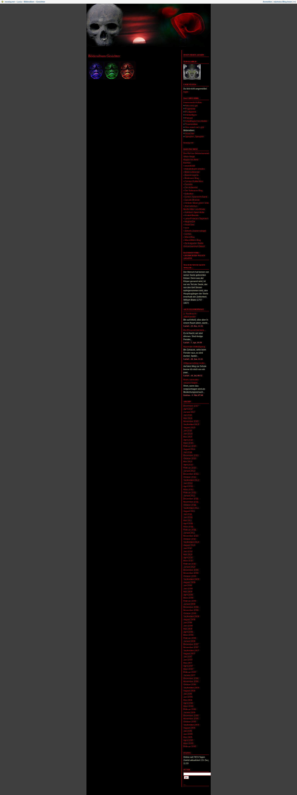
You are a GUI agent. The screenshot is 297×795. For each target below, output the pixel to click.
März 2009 (188, 598)
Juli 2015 (187, 430)
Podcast (189, 118)
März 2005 (188, 743)
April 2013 (188, 464)
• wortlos (187, 234)
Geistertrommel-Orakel (194, 246)
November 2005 (191, 718)
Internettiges (191, 115)
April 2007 (188, 666)
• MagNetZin (189, 221)
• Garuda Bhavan (191, 200)
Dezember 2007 (191, 644)
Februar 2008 (189, 638)
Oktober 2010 (189, 539)
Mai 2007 (187, 663)
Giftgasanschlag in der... (194, 363)
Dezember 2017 (191, 406)
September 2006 (191, 687)
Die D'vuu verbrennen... (194, 330)
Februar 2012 (189, 492)
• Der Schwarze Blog (193, 190)
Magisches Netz (190, 159)
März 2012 (188, 489)
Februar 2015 (189, 446)
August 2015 (189, 427)
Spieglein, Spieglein (194, 136)
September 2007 (191, 650)
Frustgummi (190, 112)
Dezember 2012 (191, 474)
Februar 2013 (189, 468)
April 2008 (188, 632)
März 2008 (188, 635)
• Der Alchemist (190, 187)
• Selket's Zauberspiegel (194, 231)
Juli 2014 (187, 452)
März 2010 (188, 560)
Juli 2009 (187, 585)
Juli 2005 (187, 731)
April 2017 (188, 409)
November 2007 (191, 647)
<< (294, 2)
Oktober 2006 (189, 684)
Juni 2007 (188, 660)
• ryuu (186, 228)
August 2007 (189, 653)
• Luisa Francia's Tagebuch (195, 218)
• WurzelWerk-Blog (192, 240)
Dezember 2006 (191, 678)
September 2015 (191, 424)
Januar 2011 (189, 533)
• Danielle (187, 184)
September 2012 (191, 480)
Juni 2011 (187, 517)
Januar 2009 (189, 604)
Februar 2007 (189, 672)
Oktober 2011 (189, 505)
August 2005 (189, 728)
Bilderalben (29, 2)
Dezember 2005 (191, 715)
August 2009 (189, 582)
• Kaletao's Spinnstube (193, 212)
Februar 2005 (189, 746)
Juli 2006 (187, 694)
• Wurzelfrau (189, 237)
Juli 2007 (187, 656)
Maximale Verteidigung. (194, 346)
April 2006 (188, 703)
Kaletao (187, 163)
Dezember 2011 (190, 499)
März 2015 (188, 443)
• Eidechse (188, 194)
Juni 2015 (188, 434)
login (185, 92)
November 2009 (191, 573)
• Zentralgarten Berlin (193, 243)
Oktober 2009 (189, 576)
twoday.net (10, 2)
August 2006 (189, 691)
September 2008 (191, 616)
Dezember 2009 (191, 570)
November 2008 (191, 610)
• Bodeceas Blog (191, 178)
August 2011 (189, 511)
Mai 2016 (187, 418)
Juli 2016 (187, 415)
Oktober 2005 (189, 722)
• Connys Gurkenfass (193, 181)
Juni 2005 (188, 734)
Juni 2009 (188, 588)
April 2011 (188, 523)
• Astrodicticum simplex (194, 169)
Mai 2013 (187, 461)
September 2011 (191, 508)
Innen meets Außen (193, 55)
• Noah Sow (188, 224)
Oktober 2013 (189, 458)
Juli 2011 (187, 514)
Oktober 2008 (189, 613)
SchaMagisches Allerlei (196, 121)
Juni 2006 (188, 697)
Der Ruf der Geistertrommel (196, 153)
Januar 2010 (189, 567)
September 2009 (191, 579)
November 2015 (191, 421)
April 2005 (188, 740)
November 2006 (191, 681)
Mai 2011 (187, 520)
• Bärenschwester (191, 172)
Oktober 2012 (189, 477)
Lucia (19, 2)
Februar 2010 (189, 564)
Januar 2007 (189, 675)
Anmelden (267, 2)
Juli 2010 (187, 548)
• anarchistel (189, 166)
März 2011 (188, 526)
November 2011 (190, 502)
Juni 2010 (188, 551)
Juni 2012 (188, 483)
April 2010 (188, 557)
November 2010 (191, 536)
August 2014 (189, 449)
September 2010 (191, 542)
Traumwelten (191, 124)
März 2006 (188, 706)
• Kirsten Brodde (191, 215)
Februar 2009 (189, 601)
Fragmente (190, 109)
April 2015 (188, 440)
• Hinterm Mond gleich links (196, 203)
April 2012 (188, 486)
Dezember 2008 (191, 607)
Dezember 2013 (191, 455)
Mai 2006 (187, 700)
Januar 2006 (189, 712)
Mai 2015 (187, 437)
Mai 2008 (187, 629)
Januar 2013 (189, 471)
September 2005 (191, 725)
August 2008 (189, 619)
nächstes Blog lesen (283, 2)
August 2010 (189, 545)
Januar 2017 (189, 412)
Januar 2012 (189, 495)
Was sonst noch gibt (194, 127)
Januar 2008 (189, 641)
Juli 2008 (187, 622)
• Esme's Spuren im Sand (195, 197)
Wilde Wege (189, 156)
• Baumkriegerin (190, 175)
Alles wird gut (191, 105)
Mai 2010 (187, 554)
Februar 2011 (189, 530)
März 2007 (188, 669)
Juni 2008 (188, 626)
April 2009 (188, 595)
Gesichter (40, 2)
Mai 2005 (187, 737)
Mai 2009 (187, 591)
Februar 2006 (189, 709)
